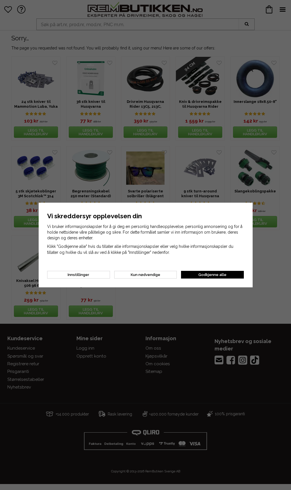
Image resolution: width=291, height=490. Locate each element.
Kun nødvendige (145, 275)
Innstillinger (78, 275)
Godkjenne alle (212, 275)
